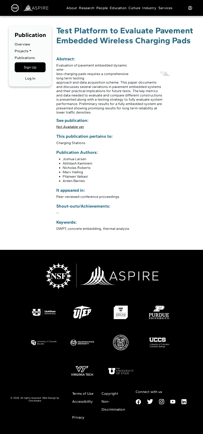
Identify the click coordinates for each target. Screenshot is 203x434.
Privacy (78, 417)
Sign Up (30, 67)
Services (165, 8)
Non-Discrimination (113, 405)
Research (86, 8)
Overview (22, 44)
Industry (149, 8)
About (71, 8)
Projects (22, 51)
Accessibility (82, 401)
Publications (25, 58)
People (102, 8)
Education (118, 8)
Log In (30, 78)
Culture (134, 8)
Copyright (110, 393)
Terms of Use (82, 393)
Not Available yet (70, 127)
